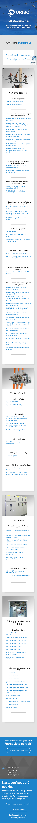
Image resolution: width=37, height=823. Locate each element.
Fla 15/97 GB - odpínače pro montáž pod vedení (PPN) (17, 171)
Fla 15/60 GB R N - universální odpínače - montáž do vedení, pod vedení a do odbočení (17, 125)
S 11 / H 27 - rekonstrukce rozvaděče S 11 (18, 576)
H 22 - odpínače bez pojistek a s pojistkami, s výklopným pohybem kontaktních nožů (16, 418)
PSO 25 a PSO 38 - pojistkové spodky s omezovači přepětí (18, 257)
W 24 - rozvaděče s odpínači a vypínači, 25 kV (15, 558)
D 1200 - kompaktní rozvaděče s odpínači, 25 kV (16, 541)
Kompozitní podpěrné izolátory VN (17, 688)
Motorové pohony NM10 (13, 649)
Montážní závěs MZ (12, 707)
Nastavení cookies (18, 809)
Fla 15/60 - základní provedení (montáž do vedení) (16, 288)
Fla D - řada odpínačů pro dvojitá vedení (16, 343)
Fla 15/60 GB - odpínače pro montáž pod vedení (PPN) (17, 293)
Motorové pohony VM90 (13, 646)
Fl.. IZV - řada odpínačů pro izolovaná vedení (18, 339)
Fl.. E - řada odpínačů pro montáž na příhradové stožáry (17, 329)
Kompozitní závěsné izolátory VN (16, 685)
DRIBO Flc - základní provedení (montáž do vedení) (16, 313)
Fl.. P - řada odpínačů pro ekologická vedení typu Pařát (17, 334)
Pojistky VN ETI (10, 673)
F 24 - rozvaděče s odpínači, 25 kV (17, 545)
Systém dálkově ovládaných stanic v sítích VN (17, 634)
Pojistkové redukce (12, 676)
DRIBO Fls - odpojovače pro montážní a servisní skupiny (18, 240)
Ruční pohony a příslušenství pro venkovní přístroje (16, 653)
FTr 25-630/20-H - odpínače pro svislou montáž (16, 192)
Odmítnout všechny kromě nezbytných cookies (18, 816)
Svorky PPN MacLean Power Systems (18, 701)
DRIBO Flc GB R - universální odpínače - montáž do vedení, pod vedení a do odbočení (18, 324)
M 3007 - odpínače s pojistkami (16, 430)
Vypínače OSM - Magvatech (15, 101)
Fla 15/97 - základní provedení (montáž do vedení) (16, 167)
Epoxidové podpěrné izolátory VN (16, 682)
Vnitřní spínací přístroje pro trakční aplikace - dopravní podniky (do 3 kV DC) (17, 474)
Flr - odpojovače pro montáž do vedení (16, 235)
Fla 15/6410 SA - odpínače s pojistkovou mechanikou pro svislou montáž (17, 150)
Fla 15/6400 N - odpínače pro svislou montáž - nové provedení (18, 140)
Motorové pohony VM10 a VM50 (16, 640)
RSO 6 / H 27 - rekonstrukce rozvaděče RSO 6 (15, 572)
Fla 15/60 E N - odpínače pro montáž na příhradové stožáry (18, 135)
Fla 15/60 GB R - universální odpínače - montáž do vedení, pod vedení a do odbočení (18, 298)
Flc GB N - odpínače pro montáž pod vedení (17, 207)
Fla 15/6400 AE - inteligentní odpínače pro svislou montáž (18, 304)
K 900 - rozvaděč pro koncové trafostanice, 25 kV (15, 548)
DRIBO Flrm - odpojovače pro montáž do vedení (18, 348)
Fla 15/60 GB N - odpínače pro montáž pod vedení (18, 119)
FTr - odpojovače (11, 232)
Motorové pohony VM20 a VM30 (16, 643)
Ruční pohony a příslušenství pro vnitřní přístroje (16, 658)
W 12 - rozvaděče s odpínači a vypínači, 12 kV (15, 553)
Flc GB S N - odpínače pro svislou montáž (16, 219)
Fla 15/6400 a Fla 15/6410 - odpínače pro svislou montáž (18, 144)
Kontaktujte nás (17, 750)
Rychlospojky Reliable (13, 695)
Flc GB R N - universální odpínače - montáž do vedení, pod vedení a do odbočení (17, 213)
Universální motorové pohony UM (16, 637)
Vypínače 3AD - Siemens (14, 104)
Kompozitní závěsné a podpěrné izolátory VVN (16, 691)
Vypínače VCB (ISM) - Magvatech (16, 405)
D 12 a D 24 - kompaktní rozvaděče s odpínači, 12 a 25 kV (18, 536)
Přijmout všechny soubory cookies (18, 804)
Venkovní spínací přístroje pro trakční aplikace (18, 273)
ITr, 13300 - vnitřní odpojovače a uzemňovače (16, 443)
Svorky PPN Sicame (12, 704)
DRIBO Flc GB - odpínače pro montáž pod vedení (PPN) (17, 318)
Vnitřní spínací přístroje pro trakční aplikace (17, 468)
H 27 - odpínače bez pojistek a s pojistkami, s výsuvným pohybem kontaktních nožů (16, 425)
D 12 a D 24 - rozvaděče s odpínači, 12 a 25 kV (18, 531)
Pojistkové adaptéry (12, 679)
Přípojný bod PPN (11, 698)
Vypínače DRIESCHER (12, 402)
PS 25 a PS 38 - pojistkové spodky (17, 253)
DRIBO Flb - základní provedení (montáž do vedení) (16, 187)
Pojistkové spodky (11, 456)
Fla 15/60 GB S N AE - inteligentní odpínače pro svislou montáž (16, 309)
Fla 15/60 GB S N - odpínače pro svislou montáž (16, 130)
